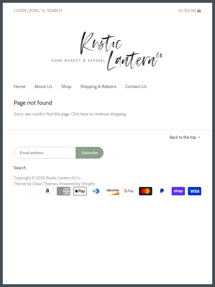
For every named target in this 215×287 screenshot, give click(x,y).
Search (20, 167)
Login (20, 10)
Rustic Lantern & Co (63, 177)
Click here (79, 114)
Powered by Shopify (77, 183)
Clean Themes (45, 183)
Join (33, 10)
